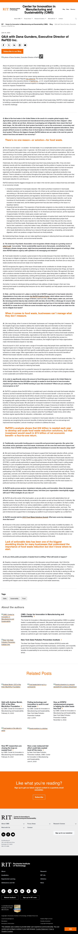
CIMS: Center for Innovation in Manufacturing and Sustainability (42, 615)
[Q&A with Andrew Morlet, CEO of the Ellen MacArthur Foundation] (13, 691)
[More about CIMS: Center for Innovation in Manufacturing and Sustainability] (9, 618)
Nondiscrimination (45, 921)
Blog (64, 9)
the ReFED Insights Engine (39, 296)
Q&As (4, 598)
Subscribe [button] (39, 797)
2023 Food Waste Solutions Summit (35, 517)
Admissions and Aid (8, 883)
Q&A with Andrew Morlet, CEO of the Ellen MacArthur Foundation (11, 704)
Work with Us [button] (51, 18)
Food (23, 598)
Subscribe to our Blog (12, 51)
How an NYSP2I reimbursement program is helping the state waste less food (63, 705)
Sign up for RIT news (30, 897)
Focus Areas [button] (27, 18)
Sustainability (14, 598)
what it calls (7, 246)
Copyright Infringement (46, 923)
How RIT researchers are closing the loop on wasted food (11, 748)
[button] (76, 19)
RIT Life (42, 875)
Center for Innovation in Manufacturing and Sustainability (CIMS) (39, 9)
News (67, 9)
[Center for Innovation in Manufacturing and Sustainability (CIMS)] (18, 817)
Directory (73, 9)
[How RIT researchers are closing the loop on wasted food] (13, 735)
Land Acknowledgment (7, 919)
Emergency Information (7, 923)
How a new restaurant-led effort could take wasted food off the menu (37, 748)
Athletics (43, 879)
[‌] (22, 57)
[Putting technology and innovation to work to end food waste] (39, 691)
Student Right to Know (46, 919)
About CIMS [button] (17, 18)
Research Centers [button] (40, 18)
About (3, 871)
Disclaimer (4, 921)
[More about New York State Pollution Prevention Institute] (9, 642)
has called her (30, 79)
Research (43, 871)
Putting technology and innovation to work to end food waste (37, 704)
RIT (2, 24)
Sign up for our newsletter (63, 833)
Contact (61, 18)
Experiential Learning (8, 879)
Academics (5, 875)
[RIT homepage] (11, 9)
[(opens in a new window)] (3, 834)
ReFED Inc (34, 81)
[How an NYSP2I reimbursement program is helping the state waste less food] (65, 691)
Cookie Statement (42, 929)
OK (70, 929)
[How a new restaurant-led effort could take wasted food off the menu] (39, 735)
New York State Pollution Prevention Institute (40, 640)
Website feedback (10, 897)
